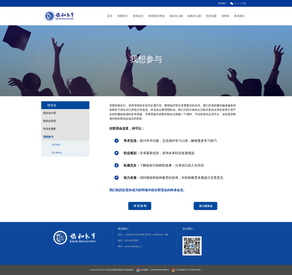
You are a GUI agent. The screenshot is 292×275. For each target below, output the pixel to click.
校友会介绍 (49, 112)
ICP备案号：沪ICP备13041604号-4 (155, 270)
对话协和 (56, 144)
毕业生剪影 (49, 128)
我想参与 (48, 136)
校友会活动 (49, 120)
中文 (244, 3)
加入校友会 (57, 152)
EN (237, 3)
